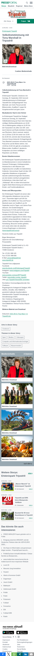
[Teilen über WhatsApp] (14, 654)
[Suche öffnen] (27, 3)
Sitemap (20, 651)
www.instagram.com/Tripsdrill (19, 270)
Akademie (6, 644)
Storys (3, 6)
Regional (19, 6)
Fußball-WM (7, 613)
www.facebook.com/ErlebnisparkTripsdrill (16, 268)
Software (5, 345)
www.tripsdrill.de (7, 260)
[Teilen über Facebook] (3, 654)
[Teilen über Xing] (20, 654)
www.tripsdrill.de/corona (11, 230)
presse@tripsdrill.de (14, 258)
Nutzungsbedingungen (24, 642)
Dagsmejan (7, 579)
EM (4, 609)
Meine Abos (28, 6)
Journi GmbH (7, 582)
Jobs (18, 644)
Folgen (23, 21)
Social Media (21, 649)
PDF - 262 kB (16, 84)
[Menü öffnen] (31, 3)
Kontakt (5, 642)
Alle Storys (7, 21)
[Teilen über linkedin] (25, 654)
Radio (5, 616)
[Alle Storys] (17, 17)
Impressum (6, 640)
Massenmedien (16, 345)
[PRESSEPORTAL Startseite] (9, 2)
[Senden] (31, 654)
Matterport (6, 585)
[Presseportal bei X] (15, 637)
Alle (30, 473)
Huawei (6, 572)
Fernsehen (7, 606)
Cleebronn (5, 329)
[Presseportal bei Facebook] (13, 637)
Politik (5, 592)
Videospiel (20, 337)
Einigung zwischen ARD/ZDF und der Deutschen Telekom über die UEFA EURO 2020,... (15, 542)
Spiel (4, 337)
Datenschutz (7, 647)
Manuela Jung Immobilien (12, 568)
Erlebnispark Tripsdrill (9, 31)
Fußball (6, 603)
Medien (11, 337)
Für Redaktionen (22, 640)
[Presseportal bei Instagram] (18, 637)
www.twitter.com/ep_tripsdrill (16, 277)
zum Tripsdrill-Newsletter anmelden (17, 279)
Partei (5, 596)
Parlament (6, 599)
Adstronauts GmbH (9, 589)
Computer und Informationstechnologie (15, 341)
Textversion (21, 647)
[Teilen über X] (8, 654)
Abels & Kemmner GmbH (11, 575)
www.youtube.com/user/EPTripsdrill (14, 275)
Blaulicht (11, 6)
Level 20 (6, 565)
